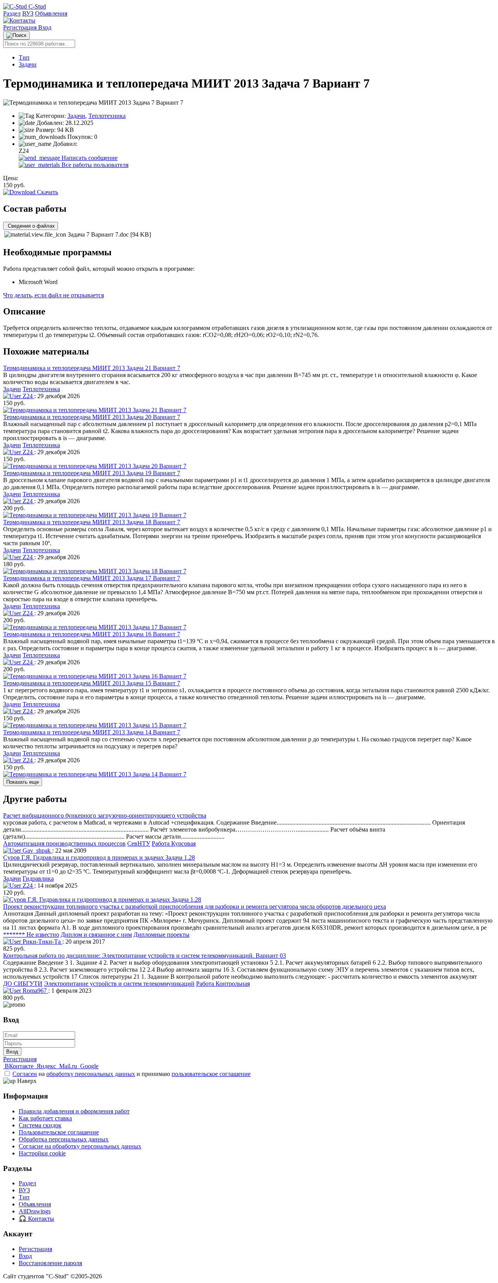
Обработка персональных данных (64, 1139)
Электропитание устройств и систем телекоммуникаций (119, 983)
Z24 (27, 396)
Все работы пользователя (94, 164)
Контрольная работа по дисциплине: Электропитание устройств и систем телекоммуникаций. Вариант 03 (144, 955)
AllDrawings (35, 1211)
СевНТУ (138, 843)
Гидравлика (38, 878)
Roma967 (34, 990)
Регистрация (20, 27)
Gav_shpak (36, 850)
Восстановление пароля (50, 1263)
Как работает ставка (45, 1118)
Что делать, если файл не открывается (53, 295)
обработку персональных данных (90, 1074)
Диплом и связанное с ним (96, 934)
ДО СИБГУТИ (22, 983)
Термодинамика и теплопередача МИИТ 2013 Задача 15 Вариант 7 (91, 683)
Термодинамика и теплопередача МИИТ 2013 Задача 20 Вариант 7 (91, 417)
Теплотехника (107, 115)
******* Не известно (31, 934)
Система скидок (40, 1125)
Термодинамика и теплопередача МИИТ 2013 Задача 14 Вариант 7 (91, 732)
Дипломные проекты (161, 934)
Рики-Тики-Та (41, 941)
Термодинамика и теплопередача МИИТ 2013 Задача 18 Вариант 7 (91, 522)
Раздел (12, 13)
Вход (44, 27)
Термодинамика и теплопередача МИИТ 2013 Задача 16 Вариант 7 (91, 634)
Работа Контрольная (223, 983)
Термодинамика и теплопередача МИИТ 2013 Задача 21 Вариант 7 (91, 368)
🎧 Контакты (36, 1218)
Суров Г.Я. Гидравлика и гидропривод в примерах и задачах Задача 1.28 (99, 857)
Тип (24, 57)
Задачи (28, 64)
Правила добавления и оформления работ (74, 1111)
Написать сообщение (88, 157)
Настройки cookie (42, 1153)
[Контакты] (19, 20)
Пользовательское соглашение (59, 1132)
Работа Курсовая (174, 843)
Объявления (51, 13)
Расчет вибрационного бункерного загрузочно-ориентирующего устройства (104, 815)
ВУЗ (27, 13)
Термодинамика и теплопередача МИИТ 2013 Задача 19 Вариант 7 (91, 473)
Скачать (46, 192)
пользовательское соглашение (211, 1074)
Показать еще (22, 782)
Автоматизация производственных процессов (64, 843)
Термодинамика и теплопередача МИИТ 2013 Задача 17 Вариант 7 (91, 578)
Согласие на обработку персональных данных (80, 1146)
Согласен (24, 1074)
